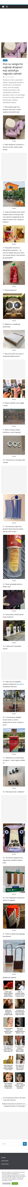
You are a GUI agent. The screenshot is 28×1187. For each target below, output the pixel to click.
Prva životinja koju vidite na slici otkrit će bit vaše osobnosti (14, 1099)
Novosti (5, 60)
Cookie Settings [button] (6, 1183)
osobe (21, 684)
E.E (13, 77)
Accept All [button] (15, 1183)
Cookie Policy (4, 1160)
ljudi (9, 80)
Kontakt (3, 1157)
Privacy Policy (5, 1164)
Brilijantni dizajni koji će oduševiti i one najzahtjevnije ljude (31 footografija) (13, 1105)
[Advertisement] (14, 28)
